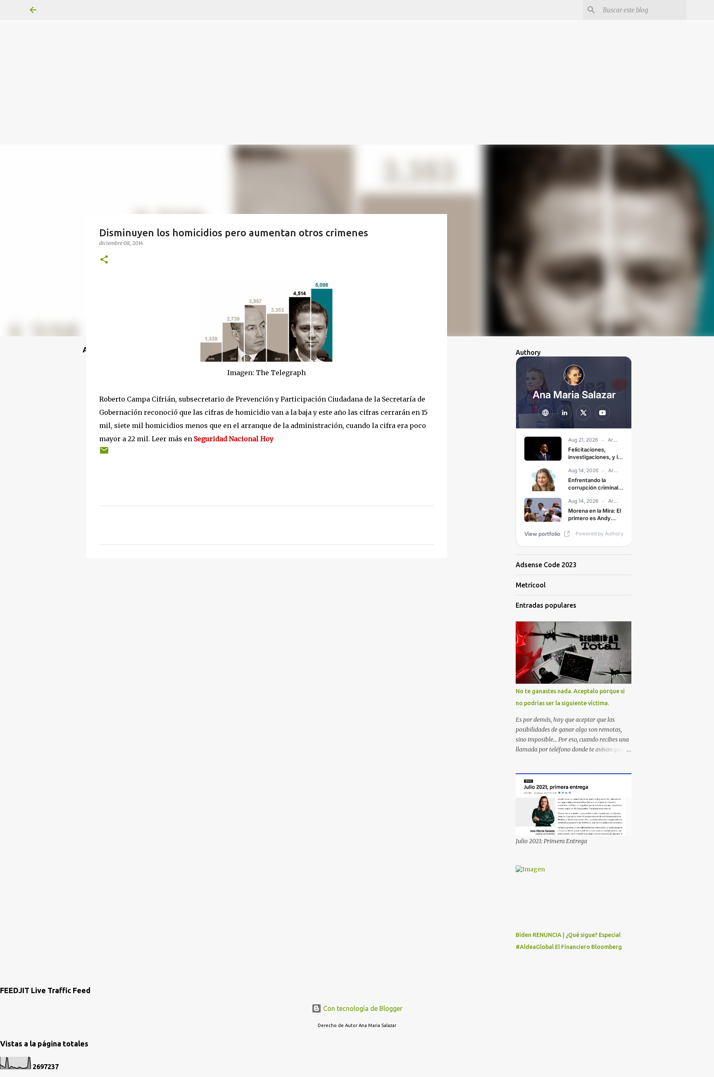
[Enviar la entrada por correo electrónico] (104, 453)
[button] (104, 260)
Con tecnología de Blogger (361, 1008)
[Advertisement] (357, 58)
